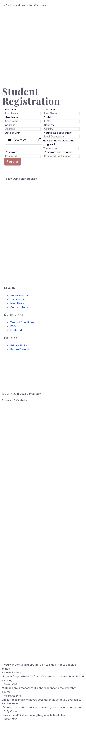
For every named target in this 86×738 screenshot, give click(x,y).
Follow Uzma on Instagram (20, 178)
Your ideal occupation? (58, 132)
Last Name (50, 109)
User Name (12, 117)
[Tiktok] (41, 364)
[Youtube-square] (30, 364)
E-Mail (48, 117)
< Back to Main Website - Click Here (25, 5)
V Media (22, 400)
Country (49, 125)
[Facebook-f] (9, 364)
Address (10, 125)
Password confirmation (58, 152)
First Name (11, 109)
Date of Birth (13, 132)
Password (11, 152)
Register (12, 161)
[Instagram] (20, 364)
